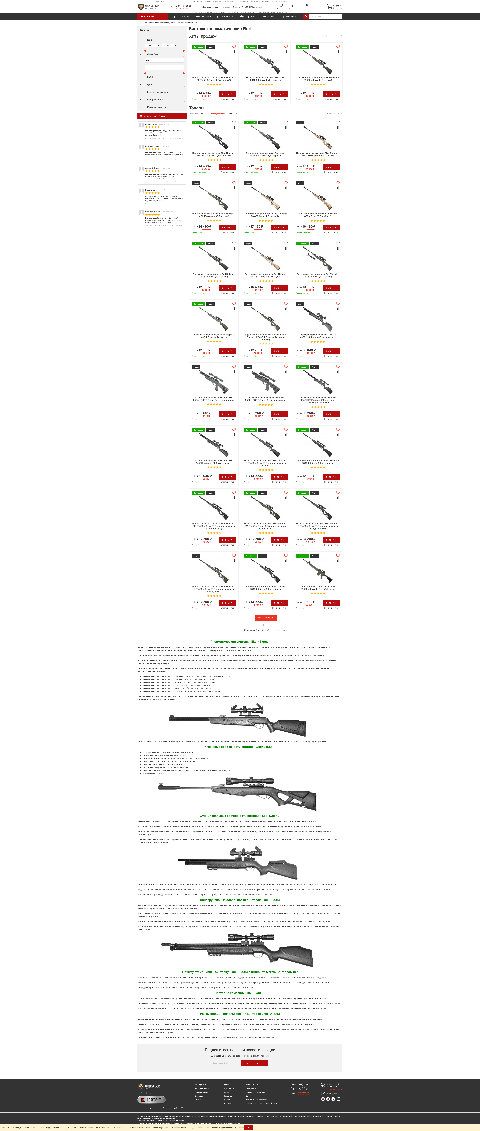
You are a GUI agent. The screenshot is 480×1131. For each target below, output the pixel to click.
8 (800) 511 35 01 (183, 6)
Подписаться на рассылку (255, 1063)
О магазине (229, 1089)
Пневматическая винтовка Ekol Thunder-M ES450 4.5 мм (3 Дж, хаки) (213, 214)
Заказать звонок (182, 8)
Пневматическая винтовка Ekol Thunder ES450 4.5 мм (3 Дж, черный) (266, 587)
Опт (247, 1096)
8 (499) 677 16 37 (333, 1087)
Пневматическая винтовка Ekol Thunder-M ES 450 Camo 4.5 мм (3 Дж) (317, 154)
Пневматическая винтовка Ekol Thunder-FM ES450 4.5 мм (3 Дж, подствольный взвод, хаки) (265, 526)
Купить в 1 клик (227, 99)
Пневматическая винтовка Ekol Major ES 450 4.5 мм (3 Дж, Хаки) (214, 335)
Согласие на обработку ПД (173, 1108)
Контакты (226, 7)
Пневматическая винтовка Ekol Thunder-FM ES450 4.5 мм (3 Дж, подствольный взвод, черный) (213, 526)
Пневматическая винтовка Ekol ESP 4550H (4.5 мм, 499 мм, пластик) (317, 335)
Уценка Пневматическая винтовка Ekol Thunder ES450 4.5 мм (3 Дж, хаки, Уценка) (265, 337)
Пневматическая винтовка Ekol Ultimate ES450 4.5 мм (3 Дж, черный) (318, 461)
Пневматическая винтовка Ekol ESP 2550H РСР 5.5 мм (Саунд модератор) (265, 398)
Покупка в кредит (202, 1092)
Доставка (206, 7)
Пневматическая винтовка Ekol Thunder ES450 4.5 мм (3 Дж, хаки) (318, 275)
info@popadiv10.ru (333, 1094)
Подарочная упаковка (255, 1092)
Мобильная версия (146, 1093)
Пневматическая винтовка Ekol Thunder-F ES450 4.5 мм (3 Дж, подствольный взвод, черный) (317, 526)
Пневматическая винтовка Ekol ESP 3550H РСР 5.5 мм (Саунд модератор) (213, 398)
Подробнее (239, 1127)
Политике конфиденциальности (230, 1124)
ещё (159, 135)
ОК (248, 1127)
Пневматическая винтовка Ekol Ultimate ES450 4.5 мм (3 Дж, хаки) (318, 78)
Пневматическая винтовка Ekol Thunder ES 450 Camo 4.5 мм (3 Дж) (266, 214)
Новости (228, 1092)
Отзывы (236, 7)
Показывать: (331, 114)
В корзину (227, 94)
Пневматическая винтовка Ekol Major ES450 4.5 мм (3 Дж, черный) (266, 78)
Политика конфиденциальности (149, 1108)
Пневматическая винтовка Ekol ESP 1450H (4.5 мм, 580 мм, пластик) (214, 461)
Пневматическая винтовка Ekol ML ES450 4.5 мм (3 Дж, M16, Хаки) (318, 587)
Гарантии (228, 1099)
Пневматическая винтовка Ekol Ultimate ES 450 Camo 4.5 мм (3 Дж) (266, 275)
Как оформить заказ (203, 1089)
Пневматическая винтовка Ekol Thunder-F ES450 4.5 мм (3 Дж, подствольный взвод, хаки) (213, 589)
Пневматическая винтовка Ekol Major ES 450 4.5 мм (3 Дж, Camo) (317, 214)
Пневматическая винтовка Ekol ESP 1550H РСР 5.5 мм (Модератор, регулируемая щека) (317, 400)
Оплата (216, 7)
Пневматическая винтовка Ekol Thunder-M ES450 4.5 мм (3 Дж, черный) (213, 78)
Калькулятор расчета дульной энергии (263, 1103)
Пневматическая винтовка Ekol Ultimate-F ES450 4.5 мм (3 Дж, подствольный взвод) (265, 463)
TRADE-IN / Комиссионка (253, 7)
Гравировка (251, 1089)
